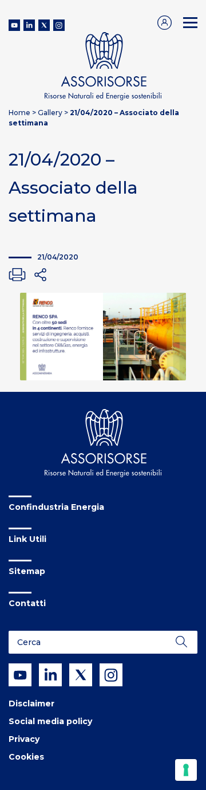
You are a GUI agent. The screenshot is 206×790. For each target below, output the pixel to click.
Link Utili (27, 539)
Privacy (24, 739)
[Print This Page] (17, 274)
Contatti (27, 603)
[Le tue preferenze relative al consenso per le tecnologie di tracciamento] (186, 770)
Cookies (26, 757)
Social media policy (50, 721)
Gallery (50, 112)
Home (19, 112)
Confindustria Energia (56, 507)
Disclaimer (31, 703)
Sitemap (27, 571)
